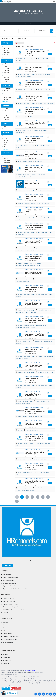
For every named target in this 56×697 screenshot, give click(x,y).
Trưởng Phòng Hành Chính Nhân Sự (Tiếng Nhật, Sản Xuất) (34, 227)
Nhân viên (6, 90)
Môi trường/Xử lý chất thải (42, 401)
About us (5, 625)
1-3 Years (6, 110)
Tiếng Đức (6, 50)
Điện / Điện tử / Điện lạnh (22, 358)
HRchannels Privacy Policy (10, 639)
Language (6, 43)
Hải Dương (26, 263)
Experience (6, 105)
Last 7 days (6, 158)
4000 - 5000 (6, 79)
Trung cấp (6, 138)
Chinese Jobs (6, 657)
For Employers (5, 594)
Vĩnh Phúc (29, 488)
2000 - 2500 (6, 75)
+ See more (5, 101)
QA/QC (51, 372)
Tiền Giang (25, 401)
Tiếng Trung (6, 52)
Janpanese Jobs (7, 660)
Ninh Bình (31, 248)
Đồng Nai (33, 58)
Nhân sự (50, 232)
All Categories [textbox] (42, 30)
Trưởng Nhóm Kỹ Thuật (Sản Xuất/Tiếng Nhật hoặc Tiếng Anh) (34, 335)
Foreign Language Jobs (8, 650)
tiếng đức (20, 43)
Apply (50, 53)
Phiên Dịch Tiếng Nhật (32, 183)
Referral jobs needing (8, 580)
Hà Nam (19, 116)
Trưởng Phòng (7, 97)
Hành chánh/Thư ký (20, 176)
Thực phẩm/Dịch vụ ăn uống (44, 310)
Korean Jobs (6, 663)
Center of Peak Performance (10, 577)
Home (25, 23)
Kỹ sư (5, 144)
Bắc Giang (24, 161)
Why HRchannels (7, 574)
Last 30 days (7, 162)
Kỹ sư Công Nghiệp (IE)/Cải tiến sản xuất (25, 490)
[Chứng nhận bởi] (15, 688)
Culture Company (7, 633)
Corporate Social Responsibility (11, 636)
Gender (5, 123)
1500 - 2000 (6, 72)
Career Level (6, 85)
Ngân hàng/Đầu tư (35, 203)
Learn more (7, 565)
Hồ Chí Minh (20, 58)
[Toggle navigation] (54, 1)
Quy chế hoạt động (8, 642)
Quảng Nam (26, 174)
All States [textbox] (26, 30)
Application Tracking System (10, 604)
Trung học (6, 135)
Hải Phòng (20, 263)
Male (5, 126)
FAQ (4, 630)
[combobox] (26, 31)
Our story (5, 622)
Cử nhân (6, 142)
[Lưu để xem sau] (48, 50)
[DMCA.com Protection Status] (5, 688)
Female (5, 128)
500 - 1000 (6, 68)
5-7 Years (6, 115)
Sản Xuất (40, 89)
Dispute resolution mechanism (10, 645)
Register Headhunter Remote (10, 586)
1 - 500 (5, 66)
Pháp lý (31, 116)
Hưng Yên (29, 130)
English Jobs (6, 654)
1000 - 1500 (6, 70)
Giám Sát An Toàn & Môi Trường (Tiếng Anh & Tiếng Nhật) (34, 84)
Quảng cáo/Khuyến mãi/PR (40, 459)
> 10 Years (6, 119)
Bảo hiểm (27, 203)
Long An (32, 325)
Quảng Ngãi (33, 174)
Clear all (53, 42)
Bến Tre (19, 401)
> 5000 (5, 81)
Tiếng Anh (6, 46)
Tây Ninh (31, 443)
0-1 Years (6, 108)
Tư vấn (17, 76)
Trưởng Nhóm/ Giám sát (6, 94)
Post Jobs (5, 612)
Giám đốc (6, 99)
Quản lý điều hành (20, 60)
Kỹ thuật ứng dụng (31, 250)
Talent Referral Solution (9, 601)
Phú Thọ (24, 488)
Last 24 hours (7, 156)
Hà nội (19, 130)
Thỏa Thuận (7, 64)
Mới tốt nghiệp (7, 88)
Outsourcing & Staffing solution (11, 607)
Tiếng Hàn (6, 57)
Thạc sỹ (5, 146)
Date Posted (6, 153)
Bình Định (20, 174)
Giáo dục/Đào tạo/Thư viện (44, 58)
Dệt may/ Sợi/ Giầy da (41, 248)
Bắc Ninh (30, 161)
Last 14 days (7, 160)
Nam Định (25, 116)
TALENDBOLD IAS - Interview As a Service (14, 610)
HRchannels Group (6, 618)
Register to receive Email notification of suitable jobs (16, 589)
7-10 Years (6, 117)
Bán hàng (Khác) (20, 312)
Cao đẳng (6, 140)
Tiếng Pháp (6, 48)
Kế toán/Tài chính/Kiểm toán (44, 145)
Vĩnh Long (31, 401)
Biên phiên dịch (38, 161)
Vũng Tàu (26, 145)
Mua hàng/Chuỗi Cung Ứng (22, 265)
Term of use (6, 628)
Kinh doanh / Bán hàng (26, 76)
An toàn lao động (48, 89)
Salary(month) (7, 61)
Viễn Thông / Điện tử (48, 103)
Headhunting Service (8, 598)
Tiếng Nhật (6, 54)
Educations (6, 132)
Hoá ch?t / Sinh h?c (20, 250)
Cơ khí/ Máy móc (38, 341)
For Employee (5, 570)
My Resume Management (9, 583)
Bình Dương (27, 58)
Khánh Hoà (20, 203)
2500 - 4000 (6, 77)
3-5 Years (6, 113)
